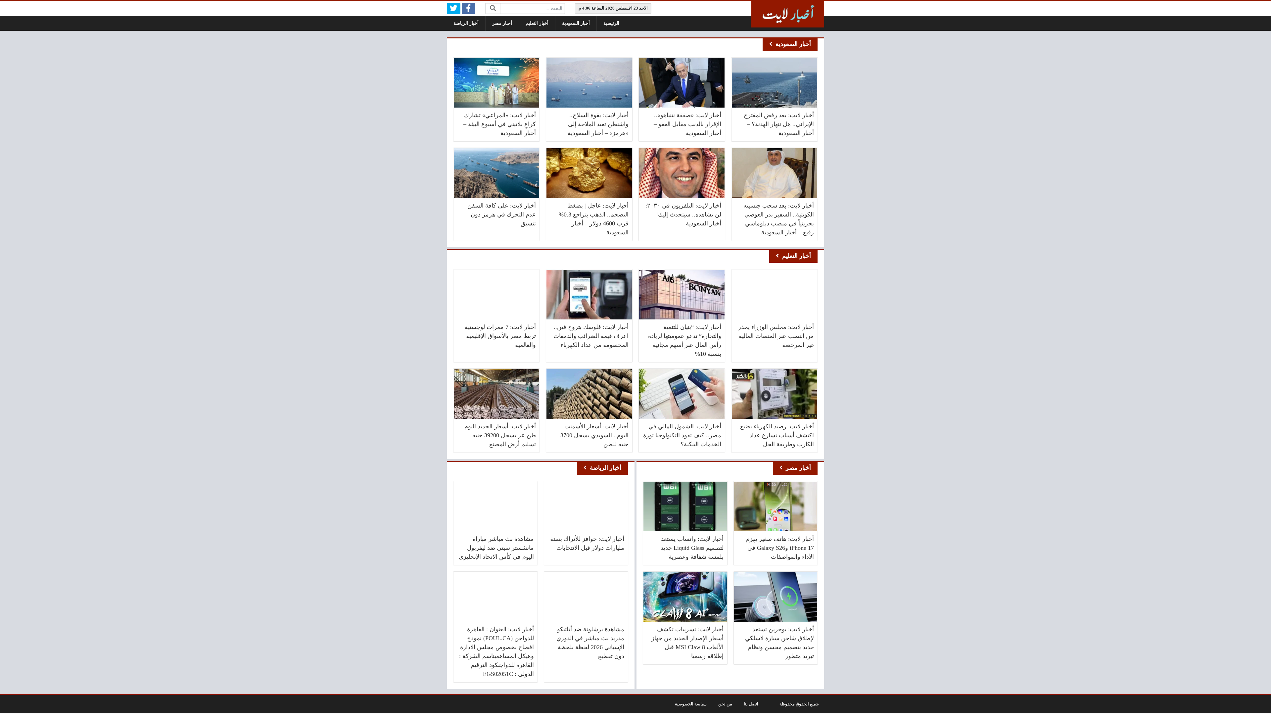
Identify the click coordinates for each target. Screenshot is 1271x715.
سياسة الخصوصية (691, 704)
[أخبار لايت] (787, 14)
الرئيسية (611, 23)
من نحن (725, 704)
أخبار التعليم (537, 23)
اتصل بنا (751, 704)
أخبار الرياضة (466, 23)
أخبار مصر (502, 23)
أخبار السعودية (576, 23)
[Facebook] (468, 8)
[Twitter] (453, 8)
